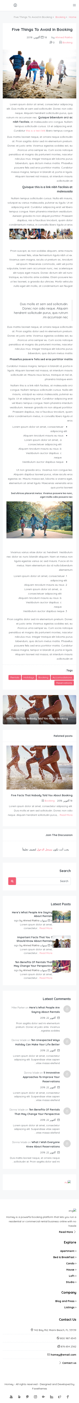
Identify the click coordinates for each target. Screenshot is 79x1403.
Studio (70, 1282)
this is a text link (35, 130)
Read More (66, 814)
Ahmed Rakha (63, 37)
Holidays (29, 677)
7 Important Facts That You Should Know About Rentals (34, 939)
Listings (69, 1307)
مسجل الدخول (44, 849)
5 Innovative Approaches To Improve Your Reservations (41, 1077)
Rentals (14, 677)
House (70, 1269)
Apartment (67, 1251)
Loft (71, 1276)
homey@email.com (63, 1354)
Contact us (69, 1363)
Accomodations (62, 677)
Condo (70, 1263)
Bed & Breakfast (63, 1257)
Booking (60, 17)
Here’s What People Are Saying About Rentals (32, 914)
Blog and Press (64, 1301)
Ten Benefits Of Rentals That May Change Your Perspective (33, 964)
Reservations (64, 682)
